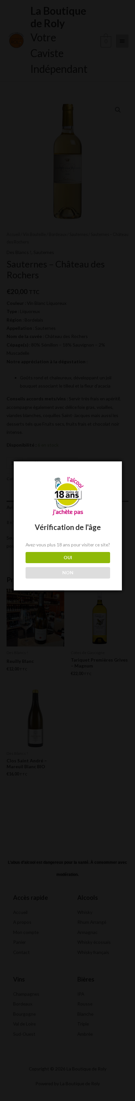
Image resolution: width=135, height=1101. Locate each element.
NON (67, 572)
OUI (68, 557)
